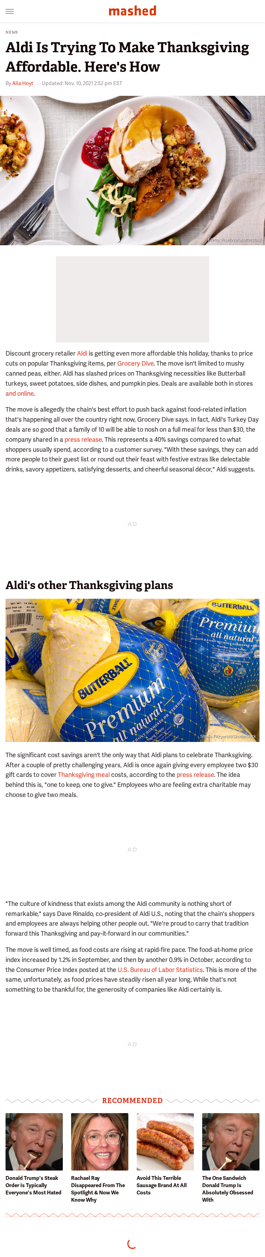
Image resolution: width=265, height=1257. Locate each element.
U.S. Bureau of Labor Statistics (160, 970)
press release (83, 439)
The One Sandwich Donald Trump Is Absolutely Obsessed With (227, 1189)
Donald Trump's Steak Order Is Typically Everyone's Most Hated (33, 1185)
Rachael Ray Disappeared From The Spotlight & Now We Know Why (98, 1189)
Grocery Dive (135, 363)
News (12, 32)
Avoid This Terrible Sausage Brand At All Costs (162, 1185)
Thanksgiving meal (84, 775)
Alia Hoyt (22, 83)
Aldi (82, 353)
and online (19, 393)
